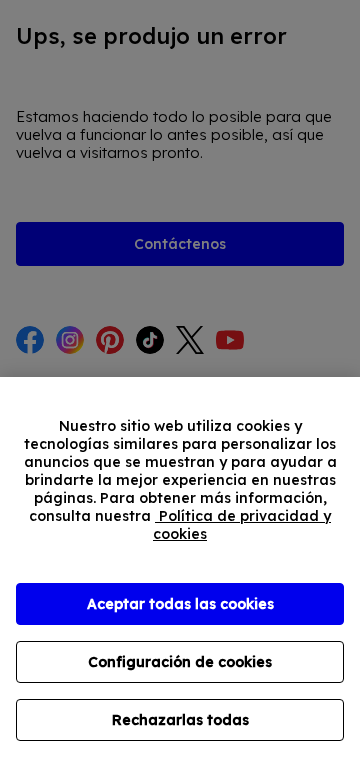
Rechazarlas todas (180, 720)
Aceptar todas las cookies (180, 604)
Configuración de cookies (180, 662)
